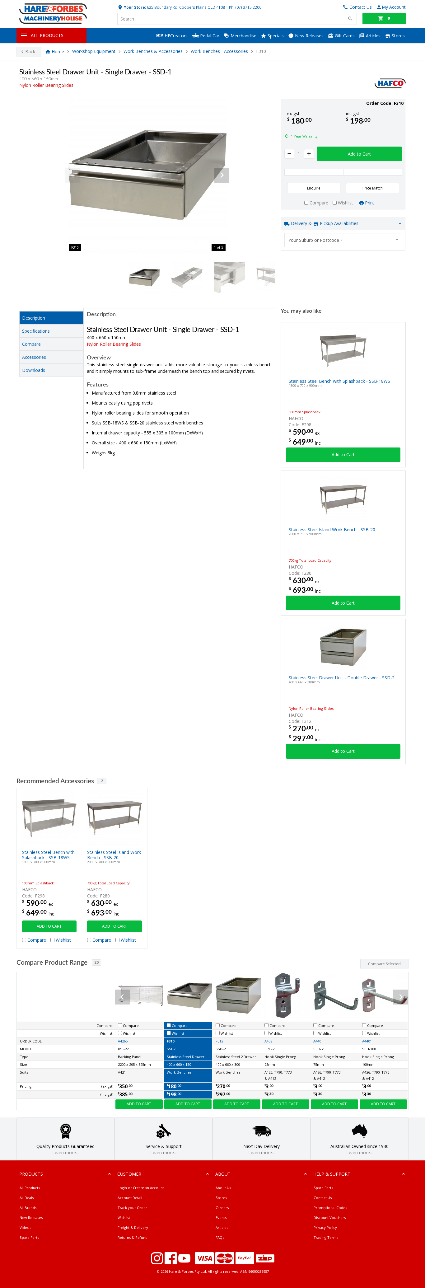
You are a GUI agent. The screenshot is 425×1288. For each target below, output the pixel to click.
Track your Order (132, 1207)
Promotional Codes (330, 1207)
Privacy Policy (325, 1227)
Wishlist (124, 1217)
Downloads (33, 370)
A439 (268, 1041)
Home (58, 51)
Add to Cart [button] (359, 154)
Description (33, 318)
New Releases (309, 36)
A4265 (123, 1041)
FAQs (220, 1237)
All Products (30, 1187)
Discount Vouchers (330, 1217)
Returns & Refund (132, 1237)
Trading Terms (326, 1237)
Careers (222, 1207)
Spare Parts (29, 1237)
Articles (373, 36)
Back (30, 51)
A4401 (367, 1041)
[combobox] (343, 240)
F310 (170, 1041)
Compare (31, 344)
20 (96, 962)
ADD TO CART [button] (49, 926)
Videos (25, 1227)
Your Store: (134, 7)
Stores (397, 36)
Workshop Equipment (93, 51)
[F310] (147, 175)
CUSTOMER (129, 1174)
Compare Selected (384, 964)
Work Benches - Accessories (219, 51)
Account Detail (130, 1197)
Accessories (34, 357)
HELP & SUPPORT (331, 1174)
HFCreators (175, 36)
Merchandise (242, 36)
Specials (275, 36)
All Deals (27, 1197)
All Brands (28, 1207)
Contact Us (323, 1197)
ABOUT (223, 1174)
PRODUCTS (31, 1174)
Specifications (36, 331)
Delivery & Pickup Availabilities (324, 223)
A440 (317, 1041)
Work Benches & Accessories (153, 51)
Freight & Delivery (133, 1227)
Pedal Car (209, 36)
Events (221, 1217)
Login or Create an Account (141, 1187)
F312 (219, 1041)
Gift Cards (344, 36)
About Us (223, 1187)
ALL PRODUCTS (47, 35)
